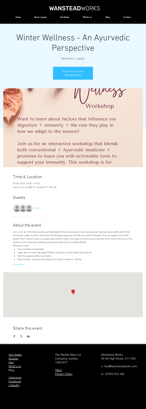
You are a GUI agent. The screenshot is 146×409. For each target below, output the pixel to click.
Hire (11, 362)
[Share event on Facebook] (14, 336)
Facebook (15, 381)
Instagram (15, 377)
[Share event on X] (21, 336)
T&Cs (58, 370)
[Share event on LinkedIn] (28, 336)
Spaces (13, 358)
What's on (15, 366)
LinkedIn (14, 385)
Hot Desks (15, 354)
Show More (18, 264)
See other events (73, 75)
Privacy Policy (64, 374)
